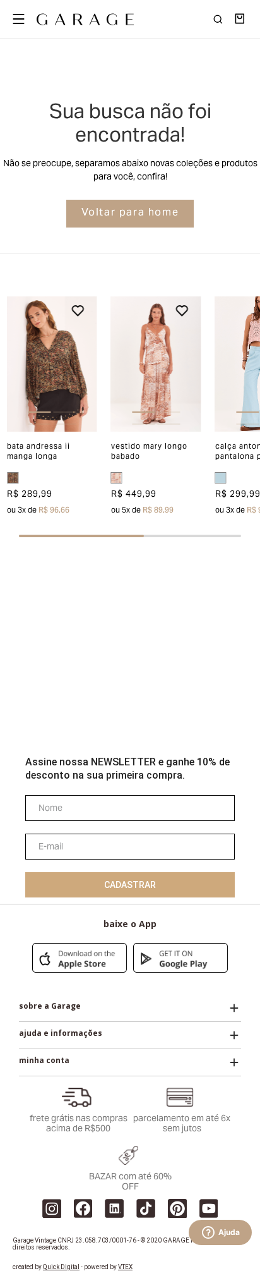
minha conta (44, 1060)
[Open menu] (18, 19)
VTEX (125, 1266)
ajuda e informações (60, 1033)
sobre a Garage (50, 1006)
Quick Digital (61, 1266)
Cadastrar (130, 885)
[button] (16, 364)
